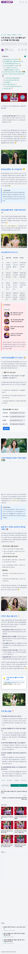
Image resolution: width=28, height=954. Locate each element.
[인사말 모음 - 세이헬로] (7, 2)
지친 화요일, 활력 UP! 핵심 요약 (13, 86)
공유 (20, 785)
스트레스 (24, 780)
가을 (5, 943)
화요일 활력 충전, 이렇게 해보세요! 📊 (13, 61)
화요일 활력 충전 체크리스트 (12, 63)
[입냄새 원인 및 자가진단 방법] (7, 814)
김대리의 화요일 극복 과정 (12, 80)
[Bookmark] (25, 50)
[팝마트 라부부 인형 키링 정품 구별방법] (6, 330)
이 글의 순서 (5, 56)
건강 (4, 780)
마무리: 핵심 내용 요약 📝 (10, 84)
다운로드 (6, 930)
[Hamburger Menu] (26, 2)
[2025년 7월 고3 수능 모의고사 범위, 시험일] (20, 842)
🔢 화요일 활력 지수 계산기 (12, 70)
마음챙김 (10, 780)
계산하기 (6, 428)
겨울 (5, 936)
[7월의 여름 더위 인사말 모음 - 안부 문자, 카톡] (7, 842)
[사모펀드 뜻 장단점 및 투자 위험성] (20, 814)
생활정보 (17, 780)
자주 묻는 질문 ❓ (8, 88)
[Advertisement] (14, 19)
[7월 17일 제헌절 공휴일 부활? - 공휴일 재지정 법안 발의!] (6, 324)
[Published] (6, 51)
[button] (5, 785)
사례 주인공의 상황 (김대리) (12, 78)
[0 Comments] (19, 50)
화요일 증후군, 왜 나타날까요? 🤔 (12, 59)
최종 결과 (7, 82)
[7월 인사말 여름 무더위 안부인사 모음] (7, 828)
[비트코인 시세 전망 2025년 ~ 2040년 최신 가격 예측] (6, 337)
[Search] (23, 2)
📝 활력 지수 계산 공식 (11, 67)
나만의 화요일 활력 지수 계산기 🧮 (12, 65)
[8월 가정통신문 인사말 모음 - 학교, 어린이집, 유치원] (6, 317)
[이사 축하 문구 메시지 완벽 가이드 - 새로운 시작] (20, 828)
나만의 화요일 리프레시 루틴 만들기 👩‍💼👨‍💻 (14, 72)
